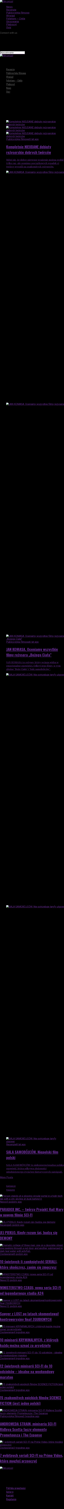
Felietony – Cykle (15, 18)
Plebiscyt (11, 24)
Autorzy (9, 1492)
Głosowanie (12, 21)
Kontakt (10, 1495)
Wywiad (10, 15)
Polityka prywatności (16, 1488)
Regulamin (11, 1499)
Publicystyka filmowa (17, 12)
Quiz (8, 27)
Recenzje (11, 9)
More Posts (6, 1177)
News (9, 6)
